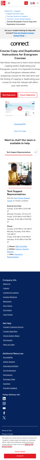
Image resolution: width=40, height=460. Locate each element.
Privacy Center (7, 434)
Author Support (9, 362)
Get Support (7, 340)
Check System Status (11, 336)
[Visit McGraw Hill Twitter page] (4, 417)
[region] (20, 447)
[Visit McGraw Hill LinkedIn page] (4, 398)
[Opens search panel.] (26, 3)
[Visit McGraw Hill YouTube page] (4, 408)
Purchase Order (9, 379)
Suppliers (6, 384)
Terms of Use (7, 430)
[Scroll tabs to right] (37, 152)
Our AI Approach (9, 370)
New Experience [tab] (8, 95)
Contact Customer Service (13, 327)
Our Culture (7, 306)
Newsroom (7, 301)
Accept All (20, 456)
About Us (6, 284)
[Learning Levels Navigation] (9, 3)
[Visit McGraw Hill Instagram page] (4, 403)
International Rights (10, 366)
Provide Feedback (10, 388)
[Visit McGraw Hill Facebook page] (4, 413)
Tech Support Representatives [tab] (19, 152)
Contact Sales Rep (10, 331)
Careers (6, 288)
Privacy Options (20, 451)
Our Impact (7, 310)
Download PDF (20, 124)
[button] (20, 108)
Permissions (7, 375)
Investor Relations (10, 297)
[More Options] (37, 3)
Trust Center (8, 315)
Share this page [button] (20, 131)
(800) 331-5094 (21, 246)
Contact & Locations (11, 293)
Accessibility (8, 357)
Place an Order (9, 345)
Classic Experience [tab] (27, 95)
